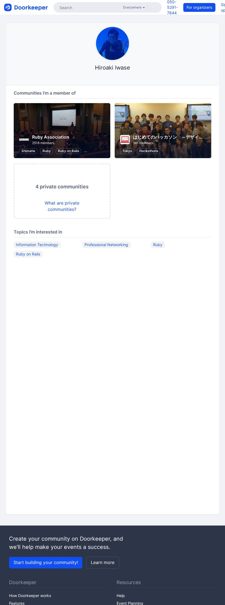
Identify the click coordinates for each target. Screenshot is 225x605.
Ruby (47, 151)
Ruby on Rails (68, 151)
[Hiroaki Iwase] (112, 78)
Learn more (102, 562)
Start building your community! (45, 562)
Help (121, 595)
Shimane (28, 151)
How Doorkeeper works (30, 595)
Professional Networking (106, 244)
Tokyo (127, 151)
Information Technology (37, 244)
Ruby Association (50, 137)
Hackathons (148, 151)
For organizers (199, 7)
